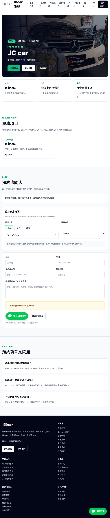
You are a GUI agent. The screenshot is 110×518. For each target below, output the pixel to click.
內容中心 (76, 4)
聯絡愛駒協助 (37, 316)
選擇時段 (65, 222)
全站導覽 (6, 510)
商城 (68, 4)
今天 (9, 228)
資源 (84, 4)
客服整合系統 (7, 471)
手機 (58, 257)
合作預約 (61, 4)
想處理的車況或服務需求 (16, 281)
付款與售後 (7, 503)
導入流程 (61, 443)
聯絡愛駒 (21, 449)
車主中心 (61, 463)
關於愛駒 (61, 491)
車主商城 (61, 471)
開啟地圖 (28, 68)
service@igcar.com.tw (11, 441)
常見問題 (6, 495)
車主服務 (52, 4)
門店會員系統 (7, 467)
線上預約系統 (7, 463)
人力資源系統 (7, 478)
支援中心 (6, 499)
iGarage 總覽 (63, 432)
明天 (18, 228)
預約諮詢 (102, 4)
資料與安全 (7, 506)
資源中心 (6, 491)
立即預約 (14, 68)
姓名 (7, 257)
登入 (94, 4)
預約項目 (60, 269)
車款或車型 (10, 269)
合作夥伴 (61, 495)
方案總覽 (61, 428)
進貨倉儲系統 (7, 475)
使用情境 (42, 4)
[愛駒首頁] (7, 4)
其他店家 (43, 68)
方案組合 (61, 439)
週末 (28, 228)
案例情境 (61, 447)
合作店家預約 (63, 467)
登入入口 (61, 478)
